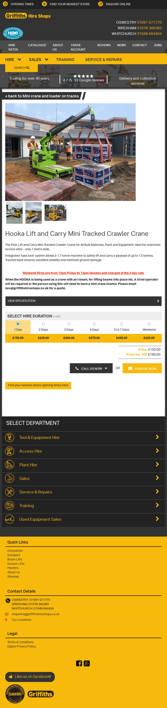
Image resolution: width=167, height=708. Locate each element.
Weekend (149, 330)
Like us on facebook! (33, 677)
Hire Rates (13, 47)
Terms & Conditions (20, 642)
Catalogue (37, 45)
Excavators (15, 551)
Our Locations (21, 620)
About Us (58, 47)
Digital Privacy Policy (21, 646)
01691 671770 (149, 23)
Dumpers (13, 555)
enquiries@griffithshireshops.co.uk (35, 614)
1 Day (18, 330)
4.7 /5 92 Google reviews (83, 80)
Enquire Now (145, 368)
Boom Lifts (14, 559)
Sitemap (13, 576)
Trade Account (78, 47)
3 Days (68, 330)
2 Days (43, 330)
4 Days (94, 330)
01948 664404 (149, 34)
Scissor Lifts (15, 564)
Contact (139, 45)
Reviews (104, 45)
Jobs (158, 45)
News (121, 45)
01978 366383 (149, 28)
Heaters (12, 568)
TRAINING (65, 59)
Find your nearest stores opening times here (38, 385)
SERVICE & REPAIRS (103, 59)
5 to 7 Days (121, 330)
